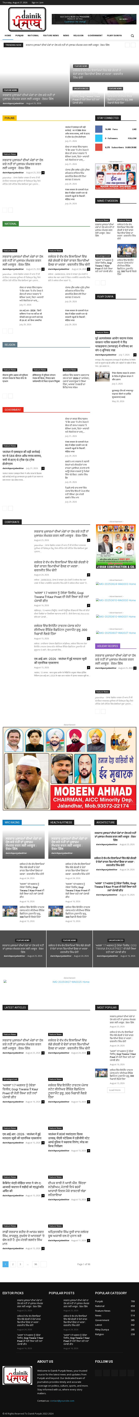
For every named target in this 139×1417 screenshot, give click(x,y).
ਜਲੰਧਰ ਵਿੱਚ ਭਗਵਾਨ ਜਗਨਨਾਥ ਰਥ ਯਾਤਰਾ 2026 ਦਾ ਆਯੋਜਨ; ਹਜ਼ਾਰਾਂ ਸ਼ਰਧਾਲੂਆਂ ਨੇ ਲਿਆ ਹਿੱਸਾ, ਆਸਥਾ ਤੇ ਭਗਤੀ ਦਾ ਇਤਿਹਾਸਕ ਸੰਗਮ (76, 381)
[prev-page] (5, 210)
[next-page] (10, 210)
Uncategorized (81, 89)
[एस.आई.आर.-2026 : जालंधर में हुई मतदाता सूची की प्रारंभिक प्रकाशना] (17, 669)
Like (134, 129)
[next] (133, 45)
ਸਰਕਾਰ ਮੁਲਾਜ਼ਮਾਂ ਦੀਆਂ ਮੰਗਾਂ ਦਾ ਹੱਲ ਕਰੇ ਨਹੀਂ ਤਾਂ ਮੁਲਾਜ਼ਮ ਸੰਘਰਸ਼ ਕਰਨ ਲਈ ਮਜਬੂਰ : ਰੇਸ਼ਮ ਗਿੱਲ (67, 45)
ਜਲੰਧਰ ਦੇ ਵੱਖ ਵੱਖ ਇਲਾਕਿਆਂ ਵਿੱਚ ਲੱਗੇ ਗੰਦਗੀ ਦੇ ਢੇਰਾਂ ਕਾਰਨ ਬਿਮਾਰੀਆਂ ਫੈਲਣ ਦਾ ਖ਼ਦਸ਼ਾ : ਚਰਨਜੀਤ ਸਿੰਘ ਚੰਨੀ (69, 260)
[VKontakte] (131, 1373)
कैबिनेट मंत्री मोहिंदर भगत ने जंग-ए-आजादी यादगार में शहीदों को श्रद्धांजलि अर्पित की (23, 1187)
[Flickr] (114, 1373)
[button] (132, 35)
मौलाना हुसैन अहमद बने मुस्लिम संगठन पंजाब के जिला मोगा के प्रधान (15, 378)
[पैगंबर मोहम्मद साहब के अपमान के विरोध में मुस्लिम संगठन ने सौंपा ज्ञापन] (102, 376)
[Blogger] (98, 1373)
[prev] (127, 45)
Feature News (10, 90)
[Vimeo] (129, 3)
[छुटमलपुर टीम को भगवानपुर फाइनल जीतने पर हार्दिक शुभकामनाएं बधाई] (102, 394)
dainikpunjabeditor (13, 172)
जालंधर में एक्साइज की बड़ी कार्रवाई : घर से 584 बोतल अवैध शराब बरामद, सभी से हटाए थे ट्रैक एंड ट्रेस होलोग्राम (22, 458)
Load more (115, 1090)
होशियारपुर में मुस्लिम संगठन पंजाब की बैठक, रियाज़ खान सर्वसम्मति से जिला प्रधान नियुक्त (46, 378)
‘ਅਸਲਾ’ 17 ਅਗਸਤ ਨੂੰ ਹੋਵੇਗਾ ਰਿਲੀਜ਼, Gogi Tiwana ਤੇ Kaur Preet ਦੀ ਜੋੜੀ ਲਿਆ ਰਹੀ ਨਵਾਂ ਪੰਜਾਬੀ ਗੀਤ (104, 266)
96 (35, 1264)
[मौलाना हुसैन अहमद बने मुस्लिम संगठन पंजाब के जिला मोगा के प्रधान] (16, 361)
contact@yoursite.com (62, 1400)
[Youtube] (134, 3)
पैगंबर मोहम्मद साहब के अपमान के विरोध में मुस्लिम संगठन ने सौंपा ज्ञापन (123, 376)
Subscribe (130, 147)
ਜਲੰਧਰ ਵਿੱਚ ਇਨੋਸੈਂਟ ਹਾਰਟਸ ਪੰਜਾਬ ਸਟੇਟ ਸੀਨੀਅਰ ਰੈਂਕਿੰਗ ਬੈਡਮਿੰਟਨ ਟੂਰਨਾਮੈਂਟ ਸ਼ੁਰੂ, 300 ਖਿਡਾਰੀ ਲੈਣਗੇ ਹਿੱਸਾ (126, 267)
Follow (132, 138)
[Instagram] (119, 3)
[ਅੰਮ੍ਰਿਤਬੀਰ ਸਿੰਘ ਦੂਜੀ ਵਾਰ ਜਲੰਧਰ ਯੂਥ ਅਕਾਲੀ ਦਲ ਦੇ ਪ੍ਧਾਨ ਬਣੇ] (69, 1217)
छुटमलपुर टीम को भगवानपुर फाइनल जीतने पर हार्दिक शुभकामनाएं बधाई (122, 393)
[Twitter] (124, 3)
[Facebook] (114, 3)
